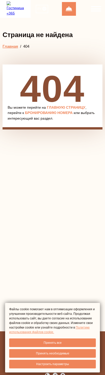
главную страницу (66, 107)
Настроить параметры (52, 364)
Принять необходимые (52, 353)
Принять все (53, 343)
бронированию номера (49, 113)
